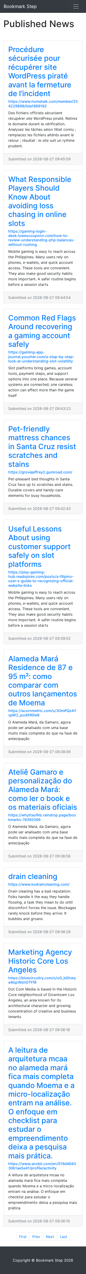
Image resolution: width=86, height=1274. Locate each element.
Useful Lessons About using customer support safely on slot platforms (39, 546)
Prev (36, 1236)
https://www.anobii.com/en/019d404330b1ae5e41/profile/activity (42, 1165)
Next (50, 1236)
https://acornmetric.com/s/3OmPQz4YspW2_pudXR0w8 (42, 712)
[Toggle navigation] (75, 6)
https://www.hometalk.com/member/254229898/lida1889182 (43, 103)
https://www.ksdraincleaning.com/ (38, 884)
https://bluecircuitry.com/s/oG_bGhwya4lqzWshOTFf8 (42, 980)
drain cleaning (32, 876)
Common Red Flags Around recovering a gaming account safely (42, 331)
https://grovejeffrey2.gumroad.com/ (40, 472)
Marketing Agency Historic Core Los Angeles (40, 961)
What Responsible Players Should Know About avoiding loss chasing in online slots (39, 201)
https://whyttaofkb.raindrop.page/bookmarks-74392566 (42, 817)
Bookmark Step (20, 6)
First (23, 1236)
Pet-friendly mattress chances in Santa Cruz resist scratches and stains (42, 446)
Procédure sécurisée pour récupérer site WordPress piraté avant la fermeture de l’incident (39, 71)
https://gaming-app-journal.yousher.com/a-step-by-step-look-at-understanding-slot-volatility (41, 356)
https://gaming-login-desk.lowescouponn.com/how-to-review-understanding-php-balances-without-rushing (41, 238)
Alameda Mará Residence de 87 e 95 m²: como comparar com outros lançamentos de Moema (42, 680)
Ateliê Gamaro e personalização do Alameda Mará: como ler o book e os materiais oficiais (42, 790)
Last (63, 1236)
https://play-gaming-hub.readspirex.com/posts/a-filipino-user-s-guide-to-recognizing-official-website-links (41, 579)
